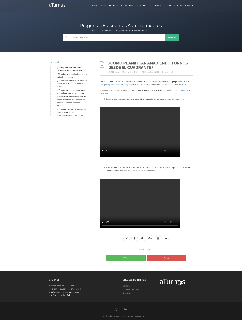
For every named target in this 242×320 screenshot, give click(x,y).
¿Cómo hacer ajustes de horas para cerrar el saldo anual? (71, 110)
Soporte (159, 6)
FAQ (150, 6)
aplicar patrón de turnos (113, 84)
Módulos (113, 6)
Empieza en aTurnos (131, 289)
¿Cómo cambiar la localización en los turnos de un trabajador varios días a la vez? (72, 83)
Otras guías (127, 6)
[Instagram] (116, 309)
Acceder (189, 6)
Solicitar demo (174, 6)
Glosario (141, 6)
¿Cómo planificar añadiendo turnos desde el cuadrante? (69, 69)
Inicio (95, 6)
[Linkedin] (125, 309)
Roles (103, 6)
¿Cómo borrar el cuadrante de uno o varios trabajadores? (72, 75)
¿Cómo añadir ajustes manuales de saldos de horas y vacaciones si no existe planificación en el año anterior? (71, 101)
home (94, 30)
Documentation (106, 30)
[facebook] (134, 238)
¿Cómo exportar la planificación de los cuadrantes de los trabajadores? (71, 91)
